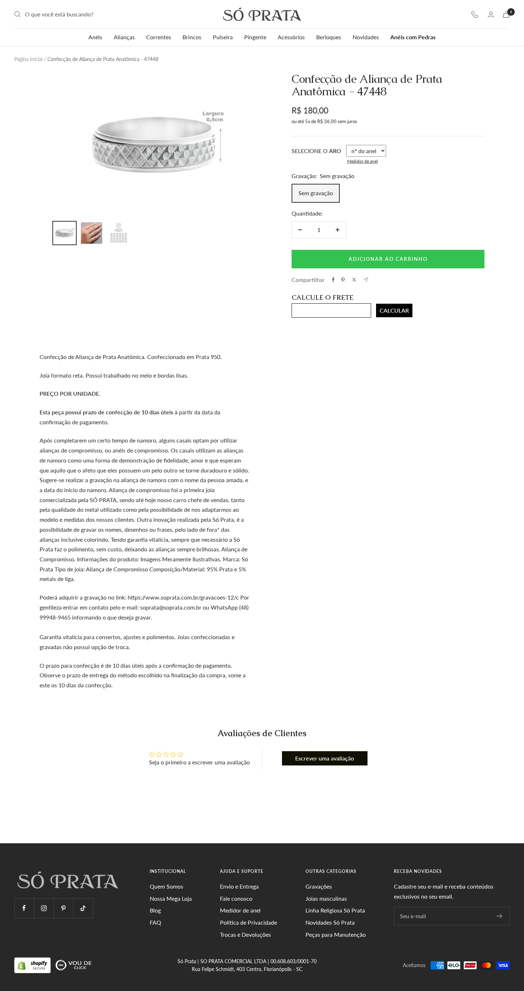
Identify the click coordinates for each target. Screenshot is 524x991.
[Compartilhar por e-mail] (366, 279)
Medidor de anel (362, 161)
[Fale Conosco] (475, 14)
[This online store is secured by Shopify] (33, 964)
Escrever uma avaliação (324, 758)
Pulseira (223, 37)
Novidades (366, 37)
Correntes (158, 37)
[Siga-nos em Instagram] (43, 908)
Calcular (394, 310)
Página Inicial (28, 59)
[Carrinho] (506, 14)
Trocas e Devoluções (245, 934)
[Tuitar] (354, 279)
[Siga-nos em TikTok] (83, 908)
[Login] (491, 14)
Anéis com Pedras (413, 37)
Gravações (318, 886)
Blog (155, 910)
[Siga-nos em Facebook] (24, 908)
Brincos (192, 37)
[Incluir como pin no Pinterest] (343, 279)
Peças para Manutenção (335, 934)
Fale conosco (236, 898)
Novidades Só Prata (330, 922)
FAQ (155, 922)
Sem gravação (315, 192)
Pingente (255, 37)
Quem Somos (166, 886)
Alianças (124, 37)
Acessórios (291, 37)
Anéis (95, 37)
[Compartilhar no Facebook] (333, 279)
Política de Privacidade (248, 922)
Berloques (328, 37)
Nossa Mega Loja (171, 898)
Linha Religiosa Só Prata (335, 910)
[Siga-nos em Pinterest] (63, 908)
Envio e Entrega (239, 886)
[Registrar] (500, 916)
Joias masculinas (326, 898)
